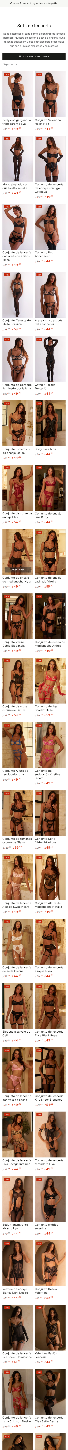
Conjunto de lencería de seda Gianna (16, 969)
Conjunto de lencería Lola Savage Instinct (16, 1162)
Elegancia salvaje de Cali (16, 1033)
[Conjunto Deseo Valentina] (50, 1263)
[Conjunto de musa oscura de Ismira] (17, 681)
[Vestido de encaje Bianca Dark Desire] (17, 1263)
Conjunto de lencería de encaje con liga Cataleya (49, 188)
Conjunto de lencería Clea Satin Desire (49, 1419)
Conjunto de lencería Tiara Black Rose (49, 1033)
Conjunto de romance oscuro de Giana (17, 840)
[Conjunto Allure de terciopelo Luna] (17, 745)
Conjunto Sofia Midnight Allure (45, 840)
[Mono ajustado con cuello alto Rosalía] (17, 159)
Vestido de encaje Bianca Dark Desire (15, 1290)
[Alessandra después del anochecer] (50, 295)
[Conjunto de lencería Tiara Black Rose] (50, 1006)
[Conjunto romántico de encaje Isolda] (17, 423)
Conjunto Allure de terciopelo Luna (15, 772)
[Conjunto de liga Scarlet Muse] (50, 681)
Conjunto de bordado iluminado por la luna (17, 386)
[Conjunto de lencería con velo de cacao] (17, 1070)
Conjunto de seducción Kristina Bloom (47, 774)
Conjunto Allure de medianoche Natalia (48, 904)
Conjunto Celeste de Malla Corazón (16, 322)
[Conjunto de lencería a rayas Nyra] (50, 942)
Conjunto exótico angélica (46, 1226)
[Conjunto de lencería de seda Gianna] (17, 942)
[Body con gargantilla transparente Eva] (17, 94)
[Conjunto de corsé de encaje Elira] (17, 488)
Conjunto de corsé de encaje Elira (17, 515)
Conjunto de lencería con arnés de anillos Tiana (16, 256)
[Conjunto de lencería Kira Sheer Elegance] (50, 1070)
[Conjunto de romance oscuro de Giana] (17, 813)
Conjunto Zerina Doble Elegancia (13, 643)
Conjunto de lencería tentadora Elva (49, 1162)
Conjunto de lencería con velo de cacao (16, 1097)
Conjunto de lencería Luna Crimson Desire (16, 1419)
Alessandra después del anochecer (49, 322)
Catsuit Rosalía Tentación (45, 386)
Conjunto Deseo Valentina (46, 1290)
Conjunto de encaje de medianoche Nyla (16, 579)
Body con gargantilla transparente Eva (16, 121)
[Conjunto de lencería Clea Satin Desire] (50, 1392)
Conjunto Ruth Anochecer (45, 254)
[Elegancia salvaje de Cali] (17, 1006)
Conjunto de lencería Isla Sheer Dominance (17, 1355)
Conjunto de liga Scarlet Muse (46, 708)
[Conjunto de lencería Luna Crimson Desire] (17, 1392)
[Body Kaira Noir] (50, 423)
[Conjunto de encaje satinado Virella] (50, 552)
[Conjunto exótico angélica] (50, 1199)
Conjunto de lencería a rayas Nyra (49, 969)
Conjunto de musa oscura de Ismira (14, 708)
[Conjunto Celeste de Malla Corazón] (17, 295)
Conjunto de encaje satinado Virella (48, 579)
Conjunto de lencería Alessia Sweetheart (16, 904)
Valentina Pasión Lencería (46, 1355)
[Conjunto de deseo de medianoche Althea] (50, 616)
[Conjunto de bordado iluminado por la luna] (17, 359)
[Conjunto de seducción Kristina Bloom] (50, 745)
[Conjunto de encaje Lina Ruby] (50, 488)
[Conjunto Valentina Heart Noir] (50, 94)
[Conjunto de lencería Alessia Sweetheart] (17, 877)
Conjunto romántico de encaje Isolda (16, 450)
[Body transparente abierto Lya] (17, 1199)
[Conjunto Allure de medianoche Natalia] (50, 877)
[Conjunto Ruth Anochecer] (50, 227)
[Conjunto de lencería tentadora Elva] (50, 1134)
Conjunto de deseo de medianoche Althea (50, 643)
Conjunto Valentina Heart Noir (48, 121)
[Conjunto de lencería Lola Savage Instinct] (17, 1134)
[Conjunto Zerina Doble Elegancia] (17, 616)
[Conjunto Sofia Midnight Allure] (50, 813)
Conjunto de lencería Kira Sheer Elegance (49, 1097)
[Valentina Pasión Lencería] (50, 1328)
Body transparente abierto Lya (15, 1226)
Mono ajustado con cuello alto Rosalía (15, 186)
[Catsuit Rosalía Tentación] (50, 359)
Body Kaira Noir (45, 449)
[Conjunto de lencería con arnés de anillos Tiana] (17, 227)
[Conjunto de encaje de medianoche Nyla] (17, 552)
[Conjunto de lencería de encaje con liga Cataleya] (50, 159)
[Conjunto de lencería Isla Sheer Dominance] (17, 1328)
